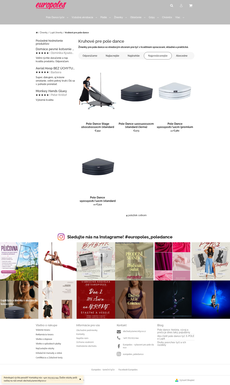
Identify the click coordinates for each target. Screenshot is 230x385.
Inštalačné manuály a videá (49, 353)
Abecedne (181, 55)
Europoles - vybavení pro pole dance (138, 346)
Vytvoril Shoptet (186, 380)
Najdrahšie (134, 55)
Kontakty (80, 334)
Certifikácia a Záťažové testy (49, 357)
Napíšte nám (82, 338)
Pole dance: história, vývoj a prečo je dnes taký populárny (173, 331)
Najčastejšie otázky (45, 348)
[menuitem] (57, 17)
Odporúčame (90, 55)
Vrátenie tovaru (43, 330)
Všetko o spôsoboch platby (48, 344)
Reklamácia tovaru (44, 334)
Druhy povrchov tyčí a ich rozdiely (171, 343)
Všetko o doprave (44, 339)
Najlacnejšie (112, 55)
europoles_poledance (133, 354)
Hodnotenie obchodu (86, 346)
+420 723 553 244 (131, 338)
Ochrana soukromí (85, 342)
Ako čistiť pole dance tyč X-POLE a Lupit (175, 337)
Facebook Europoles (128, 370)
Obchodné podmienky (87, 330)
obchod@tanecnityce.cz (134, 331)
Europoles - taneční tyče (103, 370)
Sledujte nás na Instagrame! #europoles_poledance (119, 236)
